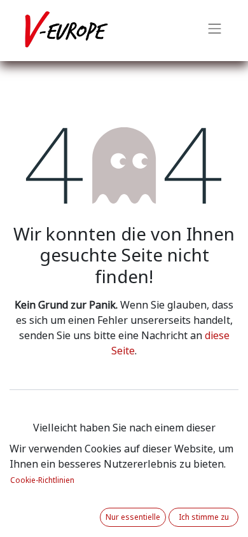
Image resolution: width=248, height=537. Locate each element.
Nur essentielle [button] (133, 517)
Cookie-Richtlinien (42, 480)
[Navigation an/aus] (215, 30)
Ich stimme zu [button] (204, 517)
